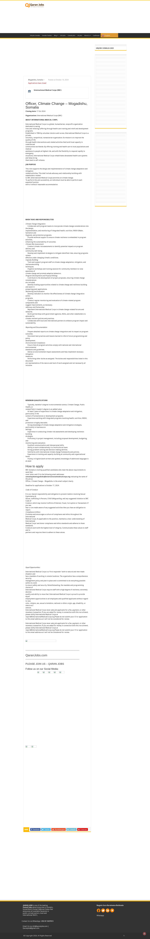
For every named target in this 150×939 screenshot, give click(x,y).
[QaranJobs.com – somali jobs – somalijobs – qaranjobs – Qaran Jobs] (34, 4)
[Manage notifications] (144, 933)
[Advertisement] (88, 16)
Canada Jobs (71, 35)
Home (26, 35)
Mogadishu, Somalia (35, 80)
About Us (87, 35)
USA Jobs (63, 35)
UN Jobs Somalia (35, 35)
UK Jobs (79, 35)
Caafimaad (96, 35)
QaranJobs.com (36, 655)
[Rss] (124, 935)
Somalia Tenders (47, 35)
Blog (55, 35)
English (107, 35)
